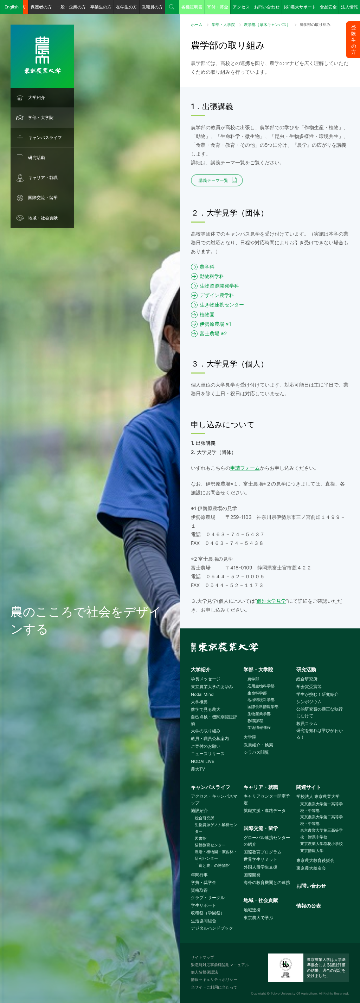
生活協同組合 (203, 920)
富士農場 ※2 (213, 333)
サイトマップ (202, 957)
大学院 (250, 737)
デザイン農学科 (217, 295)
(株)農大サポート (300, 6)
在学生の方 (126, 6)
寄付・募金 (217, 6)
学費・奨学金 (203, 882)
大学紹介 (36, 97)
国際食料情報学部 (263, 706)
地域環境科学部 (261, 699)
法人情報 (349, 6)
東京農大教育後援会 (315, 860)
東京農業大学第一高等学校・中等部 (321, 807)
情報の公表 (308, 906)
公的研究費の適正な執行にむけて (319, 712)
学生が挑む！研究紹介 (317, 694)
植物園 (207, 314)
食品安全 (328, 6)
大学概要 (199, 701)
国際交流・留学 (43, 197)
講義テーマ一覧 (213, 180)
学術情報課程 (259, 727)
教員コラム (306, 723)
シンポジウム (309, 701)
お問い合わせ (266, 6)
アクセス (241, 6)
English (12, 6)
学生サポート (203, 905)
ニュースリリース (208, 753)
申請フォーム (245, 468)
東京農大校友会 (311, 868)
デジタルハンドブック (212, 928)
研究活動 (36, 157)
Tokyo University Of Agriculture (294, 993)
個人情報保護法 (204, 972)
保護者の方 (41, 6)
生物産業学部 (259, 713)
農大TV (198, 769)
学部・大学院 (40, 117)
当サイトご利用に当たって (214, 987)
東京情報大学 (311, 850)
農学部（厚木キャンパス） (267, 24)
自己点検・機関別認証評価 (214, 720)
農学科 (207, 267)
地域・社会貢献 (43, 217)
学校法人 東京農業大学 (318, 796)
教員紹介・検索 (258, 744)
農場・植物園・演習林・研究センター (216, 855)
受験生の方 (353, 40)
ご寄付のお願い (205, 746)
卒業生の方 (100, 6)
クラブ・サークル (208, 897)
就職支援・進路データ (265, 810)
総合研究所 (306, 678)
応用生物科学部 (261, 686)
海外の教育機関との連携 (267, 882)
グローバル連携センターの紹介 (267, 841)
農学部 (253, 679)
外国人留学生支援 (260, 867)
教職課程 (255, 720)
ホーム (196, 24)
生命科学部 (257, 693)
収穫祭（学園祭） (208, 913)
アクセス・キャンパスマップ (214, 799)
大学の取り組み (205, 730)
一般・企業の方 (71, 6)
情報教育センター (210, 845)
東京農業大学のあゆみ (212, 686)
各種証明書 (191, 6)
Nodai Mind (202, 694)
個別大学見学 (271, 601)
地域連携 (252, 909)
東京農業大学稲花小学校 (321, 843)
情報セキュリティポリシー (214, 979)
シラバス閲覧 (256, 752)
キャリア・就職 (43, 177)
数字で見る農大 (205, 709)
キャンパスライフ (45, 137)
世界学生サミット (260, 859)
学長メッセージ (205, 678)
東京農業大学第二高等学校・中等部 (321, 820)
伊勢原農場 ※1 (215, 324)
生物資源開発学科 (219, 286)
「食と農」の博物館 (212, 865)
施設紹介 (199, 810)
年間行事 (199, 874)
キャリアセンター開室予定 (267, 799)
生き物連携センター (222, 305)
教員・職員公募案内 (210, 738)
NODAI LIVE (202, 761)
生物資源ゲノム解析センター (216, 828)
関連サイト (308, 787)
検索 (172, 7)
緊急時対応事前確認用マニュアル (220, 964)
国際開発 (252, 874)
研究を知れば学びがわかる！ (319, 734)
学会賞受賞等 (309, 686)
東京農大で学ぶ (258, 917)
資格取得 (199, 890)
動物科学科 (212, 276)
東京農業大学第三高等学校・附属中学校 (321, 833)
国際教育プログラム (263, 851)
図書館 (200, 838)
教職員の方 (152, 6)
